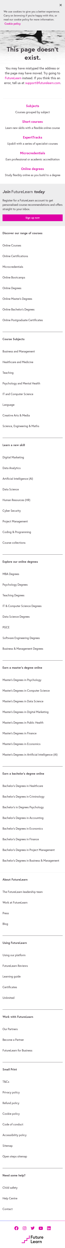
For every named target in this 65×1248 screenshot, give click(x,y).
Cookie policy (13, 23)
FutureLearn (13, 78)
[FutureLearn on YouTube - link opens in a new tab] (40, 1228)
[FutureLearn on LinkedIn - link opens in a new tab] (48, 1228)
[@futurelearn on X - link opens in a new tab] (32, 1228)
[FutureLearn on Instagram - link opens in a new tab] (24, 1228)
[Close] (61, 5)
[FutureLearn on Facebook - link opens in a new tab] (16, 1228)
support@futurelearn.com (42, 83)
